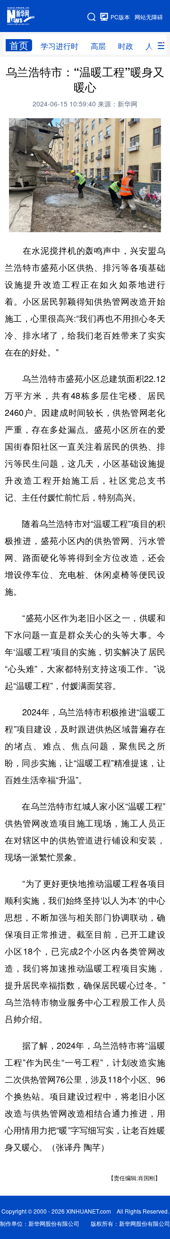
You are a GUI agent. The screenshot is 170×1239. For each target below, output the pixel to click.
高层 (98, 45)
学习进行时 (59, 45)
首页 (18, 45)
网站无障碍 (149, 17)
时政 (125, 45)
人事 (153, 45)
